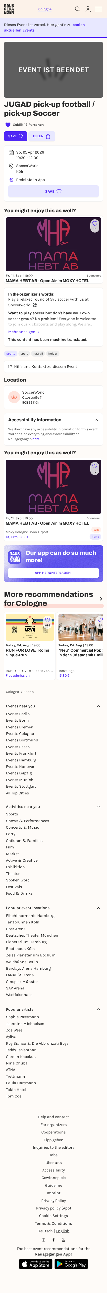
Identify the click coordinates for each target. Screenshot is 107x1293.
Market (12, 853)
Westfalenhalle (19, 994)
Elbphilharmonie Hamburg (30, 915)
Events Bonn (17, 720)
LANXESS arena (20, 974)
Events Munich (19, 779)
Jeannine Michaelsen (25, 1023)
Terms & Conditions (53, 1223)
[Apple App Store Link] (36, 1264)
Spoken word (18, 880)
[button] (53, 191)
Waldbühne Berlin (22, 961)
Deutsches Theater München (32, 935)
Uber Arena (16, 928)
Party (10, 833)
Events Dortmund (22, 740)
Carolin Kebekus (21, 1056)
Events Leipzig (19, 773)
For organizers (54, 1124)
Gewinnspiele (54, 1177)
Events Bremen (19, 727)
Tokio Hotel (16, 1089)
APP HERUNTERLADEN (64, 574)
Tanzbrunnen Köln (22, 922)
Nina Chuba (17, 1063)
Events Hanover (20, 766)
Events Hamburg (21, 760)
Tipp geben (53, 1139)
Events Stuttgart (21, 786)
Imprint (53, 1192)
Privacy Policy (53, 1200)
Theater (13, 873)
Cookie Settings (53, 1215)
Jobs (53, 1154)
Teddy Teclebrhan (21, 1049)
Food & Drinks (19, 893)
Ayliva (11, 1036)
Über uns (54, 1162)
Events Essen (18, 746)
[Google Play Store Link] (71, 1264)
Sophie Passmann (22, 1016)
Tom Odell (14, 1096)
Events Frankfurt (21, 753)
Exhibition (15, 866)
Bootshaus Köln (20, 948)
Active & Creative (22, 860)
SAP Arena (15, 988)
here (36, 439)
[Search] (77, 9)
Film (10, 847)
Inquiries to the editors (53, 1147)
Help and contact (53, 1116)
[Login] (88, 9)
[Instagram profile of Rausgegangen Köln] (44, 1240)
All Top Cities (17, 793)
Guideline (53, 1185)
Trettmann (15, 1076)
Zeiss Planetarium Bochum (30, 955)
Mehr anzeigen (21, 331)
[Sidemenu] (98, 9)
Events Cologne (20, 733)
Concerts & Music (22, 827)
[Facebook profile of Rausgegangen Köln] (53, 1240)
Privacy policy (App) (53, 1208)
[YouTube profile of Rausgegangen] (63, 1240)
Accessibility (53, 1170)
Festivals (14, 886)
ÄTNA (10, 1069)
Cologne (12, 692)
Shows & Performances (27, 820)
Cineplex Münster (22, 981)
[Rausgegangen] (9, 9)
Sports (10, 353)
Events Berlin (18, 713)
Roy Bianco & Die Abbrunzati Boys (37, 1043)
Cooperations (53, 1132)
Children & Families (24, 840)
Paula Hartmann (21, 1082)
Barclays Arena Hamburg (28, 968)
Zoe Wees (14, 1030)
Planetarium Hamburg (26, 941)
